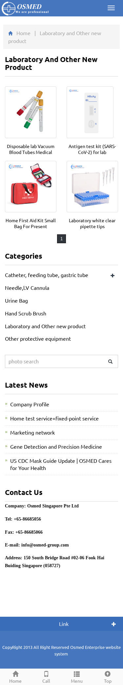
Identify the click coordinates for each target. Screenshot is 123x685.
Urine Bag (16, 300)
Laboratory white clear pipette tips (92, 223)
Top (108, 681)
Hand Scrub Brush (25, 313)
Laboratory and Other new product (45, 326)
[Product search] (110, 361)
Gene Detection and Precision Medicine (56, 446)
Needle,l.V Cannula (27, 287)
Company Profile (29, 404)
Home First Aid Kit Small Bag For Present (31, 223)
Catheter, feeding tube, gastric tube (46, 274)
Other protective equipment (38, 338)
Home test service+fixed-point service (54, 418)
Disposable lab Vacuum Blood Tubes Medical (30, 149)
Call (46, 681)
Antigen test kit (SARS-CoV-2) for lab (92, 149)
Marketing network (32, 432)
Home (23, 33)
